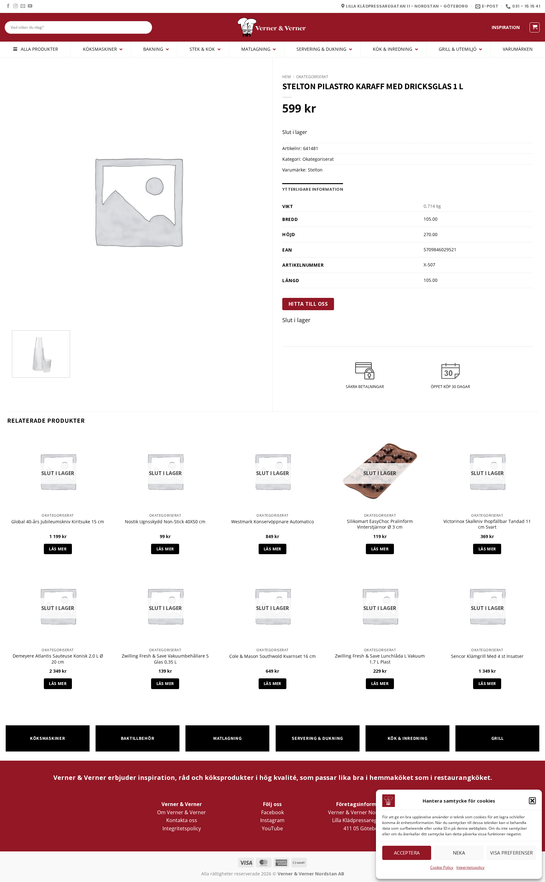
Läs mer (58, 549)
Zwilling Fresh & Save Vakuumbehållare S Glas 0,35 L (165, 659)
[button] (532, 801)
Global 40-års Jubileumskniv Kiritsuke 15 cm (57, 522)
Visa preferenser (511, 853)
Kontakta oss (181, 820)
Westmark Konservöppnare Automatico (272, 522)
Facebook (272, 812)
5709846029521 (440, 249)
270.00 (430, 234)
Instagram (272, 820)
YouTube (272, 828)
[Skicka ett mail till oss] (23, 6)
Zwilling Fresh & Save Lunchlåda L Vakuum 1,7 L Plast (380, 659)
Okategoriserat (312, 76)
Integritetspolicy (470, 867)
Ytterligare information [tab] (312, 189)
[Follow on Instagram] (15, 6)
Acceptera (407, 853)
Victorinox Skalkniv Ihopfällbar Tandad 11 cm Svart (487, 524)
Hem (286, 76)
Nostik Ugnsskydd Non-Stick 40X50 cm (165, 522)
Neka (459, 853)
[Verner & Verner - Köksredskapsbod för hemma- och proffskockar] (272, 27)
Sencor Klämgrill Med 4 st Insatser (487, 656)
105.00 (430, 219)
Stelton (315, 170)
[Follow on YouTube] (30, 6)
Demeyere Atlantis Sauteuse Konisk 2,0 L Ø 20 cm (58, 659)
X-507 (429, 265)
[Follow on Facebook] (8, 6)
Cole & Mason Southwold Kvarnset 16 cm (272, 656)
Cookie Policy (441, 867)
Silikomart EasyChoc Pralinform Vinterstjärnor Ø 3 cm (380, 524)
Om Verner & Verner (181, 812)
